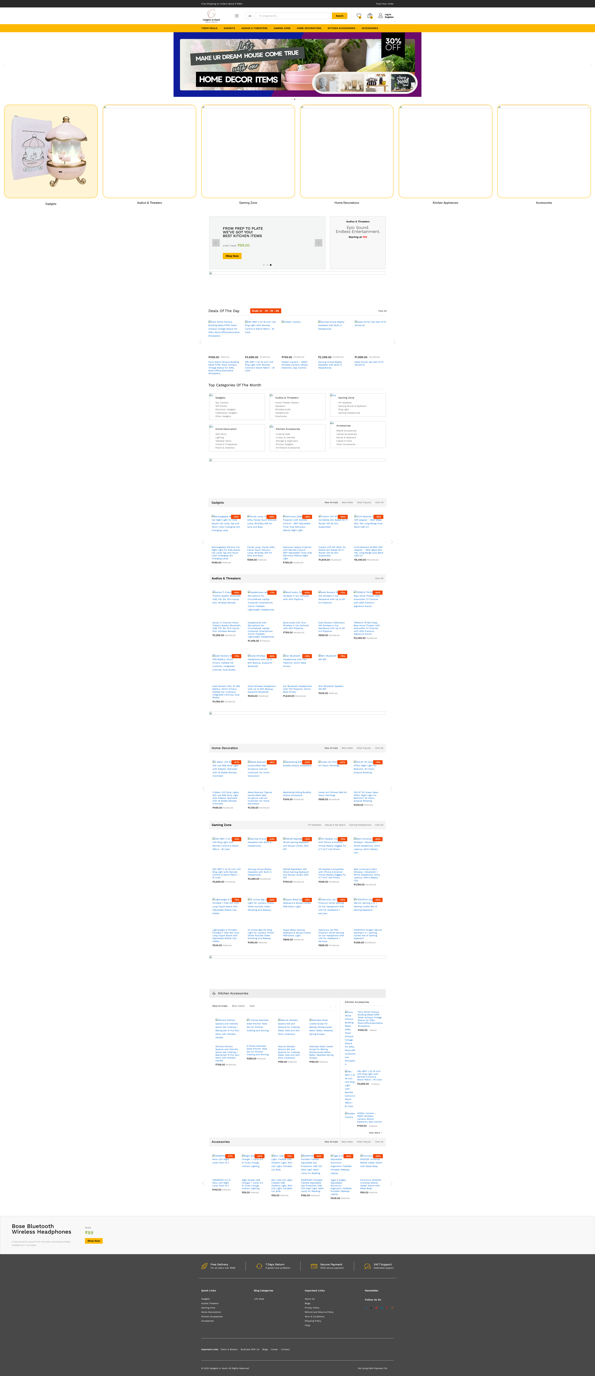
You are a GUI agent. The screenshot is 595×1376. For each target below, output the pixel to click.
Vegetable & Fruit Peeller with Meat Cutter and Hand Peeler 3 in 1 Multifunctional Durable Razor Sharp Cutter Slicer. (320, 1055)
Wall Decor (221, 434)
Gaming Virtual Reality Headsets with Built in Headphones (330, 365)
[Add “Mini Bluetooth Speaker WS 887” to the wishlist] (335, 679)
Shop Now (232, 259)
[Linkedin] (381, 1308)
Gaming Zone (248, 203)
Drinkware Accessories (288, 448)
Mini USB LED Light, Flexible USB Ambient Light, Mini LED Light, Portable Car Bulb (282, 1186)
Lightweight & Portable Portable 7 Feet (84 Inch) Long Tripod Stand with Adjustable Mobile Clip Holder (225, 935)
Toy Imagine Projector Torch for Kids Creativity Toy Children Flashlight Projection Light (357, 551)
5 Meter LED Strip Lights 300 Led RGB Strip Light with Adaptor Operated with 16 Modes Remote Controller (225, 798)
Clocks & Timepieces (226, 444)
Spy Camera (221, 402)
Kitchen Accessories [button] (341, 28)
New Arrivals (331, 502)
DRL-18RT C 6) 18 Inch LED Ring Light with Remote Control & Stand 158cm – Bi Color (260, 366)
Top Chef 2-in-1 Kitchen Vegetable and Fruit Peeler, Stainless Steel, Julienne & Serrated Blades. (290, 1051)
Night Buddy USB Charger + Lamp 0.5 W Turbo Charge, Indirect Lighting (252, 1184)
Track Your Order (385, 3)
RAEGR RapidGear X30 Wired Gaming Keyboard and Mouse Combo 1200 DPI (296, 873)
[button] (3, 64)
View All (382, 311)
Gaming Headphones (349, 413)
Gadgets (50, 203)
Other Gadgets (223, 416)
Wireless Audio (283, 409)
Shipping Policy (313, 1321)
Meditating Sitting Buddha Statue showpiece (297, 793)
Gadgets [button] (229, 28)
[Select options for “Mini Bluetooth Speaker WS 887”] (321, 679)
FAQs (307, 1325)
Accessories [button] (370, 28)
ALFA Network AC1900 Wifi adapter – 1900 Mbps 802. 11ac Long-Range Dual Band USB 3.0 (287, 551)
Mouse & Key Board (335, 825)
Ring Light (343, 409)
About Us (310, 1299)
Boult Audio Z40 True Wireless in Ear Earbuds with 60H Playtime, (296, 625)
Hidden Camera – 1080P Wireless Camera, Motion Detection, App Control (295, 365)
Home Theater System (287, 402)
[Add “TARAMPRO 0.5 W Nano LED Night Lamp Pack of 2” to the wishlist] (224, 1173)
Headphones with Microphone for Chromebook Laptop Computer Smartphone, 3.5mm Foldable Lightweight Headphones (261, 629)
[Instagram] (392, 1308)
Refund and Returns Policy (319, 1312)
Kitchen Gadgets (284, 444)
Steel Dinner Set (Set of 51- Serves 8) (369, 363)
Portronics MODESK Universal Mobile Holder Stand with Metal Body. (370, 1184)
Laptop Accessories (346, 434)
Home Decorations (347, 203)
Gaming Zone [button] (282, 28)
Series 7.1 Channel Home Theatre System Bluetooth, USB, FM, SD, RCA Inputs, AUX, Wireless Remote (226, 626)
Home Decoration (226, 429)
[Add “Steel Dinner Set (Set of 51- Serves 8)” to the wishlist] (373, 348)
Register (389, 17)
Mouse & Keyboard (346, 437)
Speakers (280, 406)
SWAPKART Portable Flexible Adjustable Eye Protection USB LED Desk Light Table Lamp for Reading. (312, 1186)
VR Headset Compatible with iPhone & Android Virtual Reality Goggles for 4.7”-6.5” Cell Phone (332, 873)
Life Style (259, 1299)
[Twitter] (371, 1308)
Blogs (307, 1303)
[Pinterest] (387, 1308)
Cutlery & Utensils (285, 437)
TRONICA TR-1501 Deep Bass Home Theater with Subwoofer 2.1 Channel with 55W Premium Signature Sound (367, 628)
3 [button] (270, 265)
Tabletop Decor (223, 441)
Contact (285, 1349)
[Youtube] (376, 1308)
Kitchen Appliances (445, 203)
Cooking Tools (283, 434)
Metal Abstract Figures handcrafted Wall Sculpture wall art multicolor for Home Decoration (260, 798)
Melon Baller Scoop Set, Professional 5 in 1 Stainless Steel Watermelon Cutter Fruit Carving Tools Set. (259, 1052)
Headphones (282, 413)
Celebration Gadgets (226, 413)
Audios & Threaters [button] (254, 28)
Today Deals (209, 28)
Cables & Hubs (344, 441)
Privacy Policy (312, 1307)
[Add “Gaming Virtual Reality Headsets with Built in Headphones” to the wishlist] (336, 348)
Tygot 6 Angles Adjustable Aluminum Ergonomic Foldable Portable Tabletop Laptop (341, 1187)
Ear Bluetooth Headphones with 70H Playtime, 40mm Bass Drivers (297, 689)
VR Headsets (345, 402)
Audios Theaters (209, 1303)
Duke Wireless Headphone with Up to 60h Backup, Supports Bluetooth (262, 689)
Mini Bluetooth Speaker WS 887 (331, 687)
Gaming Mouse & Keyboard (352, 406)
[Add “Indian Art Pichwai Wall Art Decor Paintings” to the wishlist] (335, 785)
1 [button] (264, 265)
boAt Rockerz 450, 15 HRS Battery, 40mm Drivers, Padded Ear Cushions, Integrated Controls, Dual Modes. (226, 692)
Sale (252, 1005)
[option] (267, 242)
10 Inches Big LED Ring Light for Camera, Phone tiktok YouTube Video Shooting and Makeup (261, 934)
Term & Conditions (314, 1316)
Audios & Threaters (149, 203)
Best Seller (347, 502)
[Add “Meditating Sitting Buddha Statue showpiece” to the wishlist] (300, 785)
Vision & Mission (229, 1349)
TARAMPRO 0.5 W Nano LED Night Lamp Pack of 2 (221, 1183)
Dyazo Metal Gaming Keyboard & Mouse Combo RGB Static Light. (297, 933)
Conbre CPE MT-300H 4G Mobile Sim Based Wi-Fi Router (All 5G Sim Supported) (251, 551)
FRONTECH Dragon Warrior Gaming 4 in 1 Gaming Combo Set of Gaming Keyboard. (368, 934)
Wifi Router (221, 406)
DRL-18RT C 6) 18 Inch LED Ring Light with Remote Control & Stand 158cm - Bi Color (369, 1075)
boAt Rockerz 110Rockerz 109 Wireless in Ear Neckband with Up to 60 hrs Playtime (331, 626)
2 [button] (267, 265)
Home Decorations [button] (309, 28)
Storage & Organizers (287, 441)
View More (374, 1132)
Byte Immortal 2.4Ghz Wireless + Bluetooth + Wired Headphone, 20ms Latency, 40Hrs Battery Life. (367, 875)
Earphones (281, 416)
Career (274, 1349)
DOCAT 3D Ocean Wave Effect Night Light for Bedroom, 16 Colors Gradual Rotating (366, 796)
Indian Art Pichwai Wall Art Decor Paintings (332, 793)
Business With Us (250, 1349)
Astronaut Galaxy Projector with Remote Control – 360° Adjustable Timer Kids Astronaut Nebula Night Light (216, 553)
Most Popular (364, 502)
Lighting (219, 437)
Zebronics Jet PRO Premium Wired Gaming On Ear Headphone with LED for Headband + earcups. (331, 935)
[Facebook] (366, 1308)
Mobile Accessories (346, 431)
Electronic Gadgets (225, 409)
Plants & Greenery (225, 448)
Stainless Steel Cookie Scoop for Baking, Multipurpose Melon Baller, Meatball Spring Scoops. (227, 1052)
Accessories (544, 203)
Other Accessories (345, 444)
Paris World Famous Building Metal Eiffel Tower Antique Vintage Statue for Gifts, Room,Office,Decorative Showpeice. (223, 368)
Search (339, 16)
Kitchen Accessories (288, 429)
